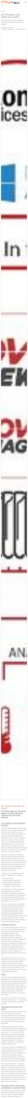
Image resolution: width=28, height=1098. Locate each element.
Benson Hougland (16, 844)
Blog (4, 11)
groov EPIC (15, 901)
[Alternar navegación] (2, 5)
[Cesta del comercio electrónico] (25, 2)
